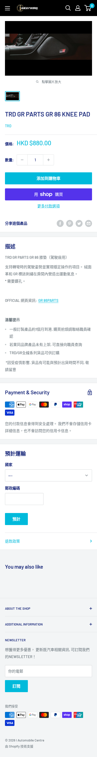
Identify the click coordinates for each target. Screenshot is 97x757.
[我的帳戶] (77, 8)
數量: (9, 160)
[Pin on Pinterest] (69, 223)
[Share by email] (88, 223)
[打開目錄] (7, 8)
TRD (8, 126)
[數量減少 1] (22, 160)
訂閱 (16, 686)
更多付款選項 (48, 206)
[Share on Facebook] (60, 223)
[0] (88, 8)
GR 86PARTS (48, 300)
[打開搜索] (68, 8)
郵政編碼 (12, 488)
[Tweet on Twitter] (79, 223)
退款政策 (12, 541)
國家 (8, 464)
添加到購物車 (48, 178)
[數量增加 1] (48, 160)
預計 (16, 519)
